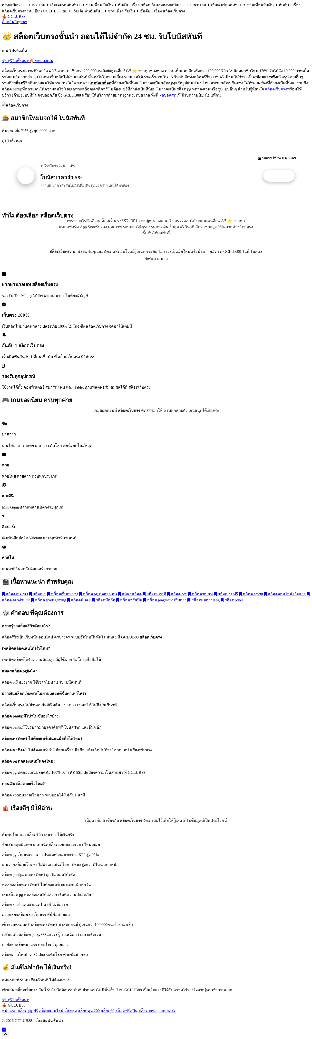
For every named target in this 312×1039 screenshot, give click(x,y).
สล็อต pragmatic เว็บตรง (166, 600)
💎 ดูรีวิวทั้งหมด (15, 61)
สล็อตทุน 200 (16, 594)
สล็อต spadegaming (50, 600)
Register (20, 22)
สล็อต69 (39, 594)
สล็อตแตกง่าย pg (205, 600)
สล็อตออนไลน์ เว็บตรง (286, 594)
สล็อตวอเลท (202, 594)
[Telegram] (4, 1030)
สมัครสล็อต (131, 594)
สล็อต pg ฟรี (227, 594)
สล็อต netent (252, 594)
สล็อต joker (233, 600)
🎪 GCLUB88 (13, 16)
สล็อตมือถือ (105, 600)
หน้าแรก (9, 1011)
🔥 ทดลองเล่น (41, 61)
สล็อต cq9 (178, 594)
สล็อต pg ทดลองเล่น (99, 594)
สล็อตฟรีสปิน (130, 600)
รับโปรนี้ (281, 176)
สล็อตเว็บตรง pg (64, 594)
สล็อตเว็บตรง (276, 89)
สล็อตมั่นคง (80, 600)
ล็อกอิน (8, 22)
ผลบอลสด (167, 95)
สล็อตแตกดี (156, 594)
